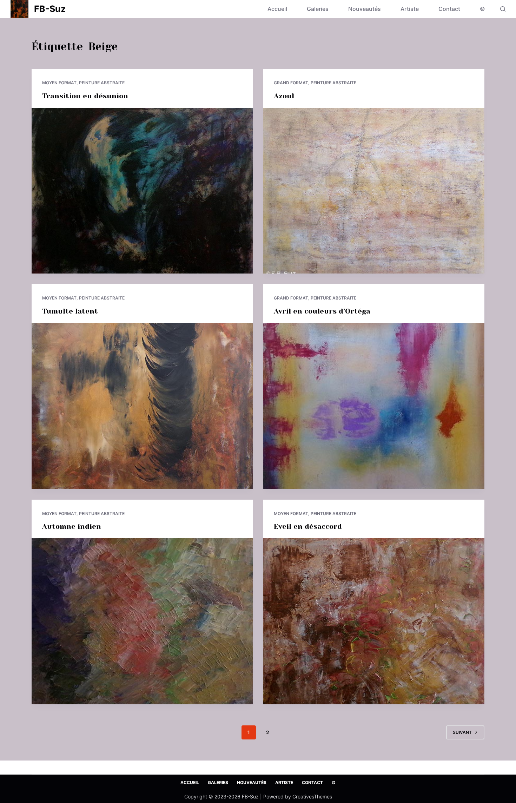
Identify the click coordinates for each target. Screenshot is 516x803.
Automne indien (71, 526)
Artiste (410, 8)
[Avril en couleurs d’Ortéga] (373, 406)
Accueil (277, 8)
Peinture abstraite (102, 82)
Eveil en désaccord (308, 526)
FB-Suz (50, 9)
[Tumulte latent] (142, 406)
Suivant (462, 732)
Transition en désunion (85, 96)
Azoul (284, 96)
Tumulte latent (70, 311)
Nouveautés (364, 8)
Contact (449, 8)
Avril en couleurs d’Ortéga (322, 311)
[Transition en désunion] (142, 191)
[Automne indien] (142, 621)
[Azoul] (373, 191)
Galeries (318, 8)
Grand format (291, 82)
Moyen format (59, 82)
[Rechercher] (502, 9)
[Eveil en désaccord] (373, 621)
